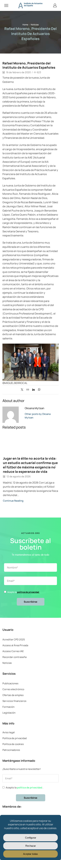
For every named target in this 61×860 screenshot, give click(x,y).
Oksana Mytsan (34, 408)
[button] (5, 466)
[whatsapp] (38, 390)
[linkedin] (33, 390)
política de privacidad (28, 592)
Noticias (35, 24)
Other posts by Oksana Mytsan (38, 415)
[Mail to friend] (28, 390)
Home (25, 24)
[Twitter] (23, 390)
